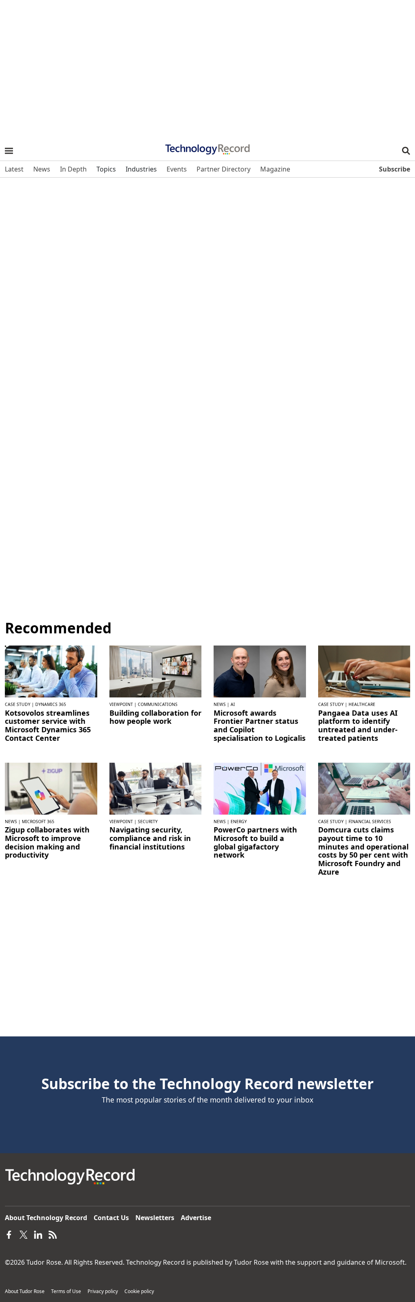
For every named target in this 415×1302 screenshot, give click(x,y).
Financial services (370, 821)
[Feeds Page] (53, 1233)
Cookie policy (139, 1291)
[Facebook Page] (9, 1233)
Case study (17, 704)
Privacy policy (103, 1291)
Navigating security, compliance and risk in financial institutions (150, 838)
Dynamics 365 (50, 704)
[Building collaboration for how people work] (155, 670)
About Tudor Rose (25, 1291)
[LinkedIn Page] (38, 1233)
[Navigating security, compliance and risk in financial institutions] (155, 787)
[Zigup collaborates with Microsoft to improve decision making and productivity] (51, 787)
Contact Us (111, 1217)
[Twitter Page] (23, 1233)
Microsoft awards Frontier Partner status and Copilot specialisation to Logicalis (260, 725)
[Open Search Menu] (406, 151)
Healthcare (362, 704)
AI (233, 704)
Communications (158, 704)
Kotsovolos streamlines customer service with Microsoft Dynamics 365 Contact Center (48, 725)
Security (148, 821)
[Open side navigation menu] (9, 151)
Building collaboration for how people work (155, 717)
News (220, 704)
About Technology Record (46, 1217)
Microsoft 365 (38, 821)
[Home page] (207, 146)
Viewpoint (121, 704)
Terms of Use (66, 1291)
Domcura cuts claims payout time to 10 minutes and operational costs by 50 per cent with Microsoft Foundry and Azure (363, 851)
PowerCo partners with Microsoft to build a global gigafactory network (255, 842)
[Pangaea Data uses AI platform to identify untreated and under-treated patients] (364, 670)
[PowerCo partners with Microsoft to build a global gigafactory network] (260, 787)
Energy (239, 821)
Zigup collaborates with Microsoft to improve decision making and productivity (47, 842)
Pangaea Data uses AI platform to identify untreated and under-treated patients (358, 725)
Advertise (196, 1217)
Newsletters (154, 1217)
